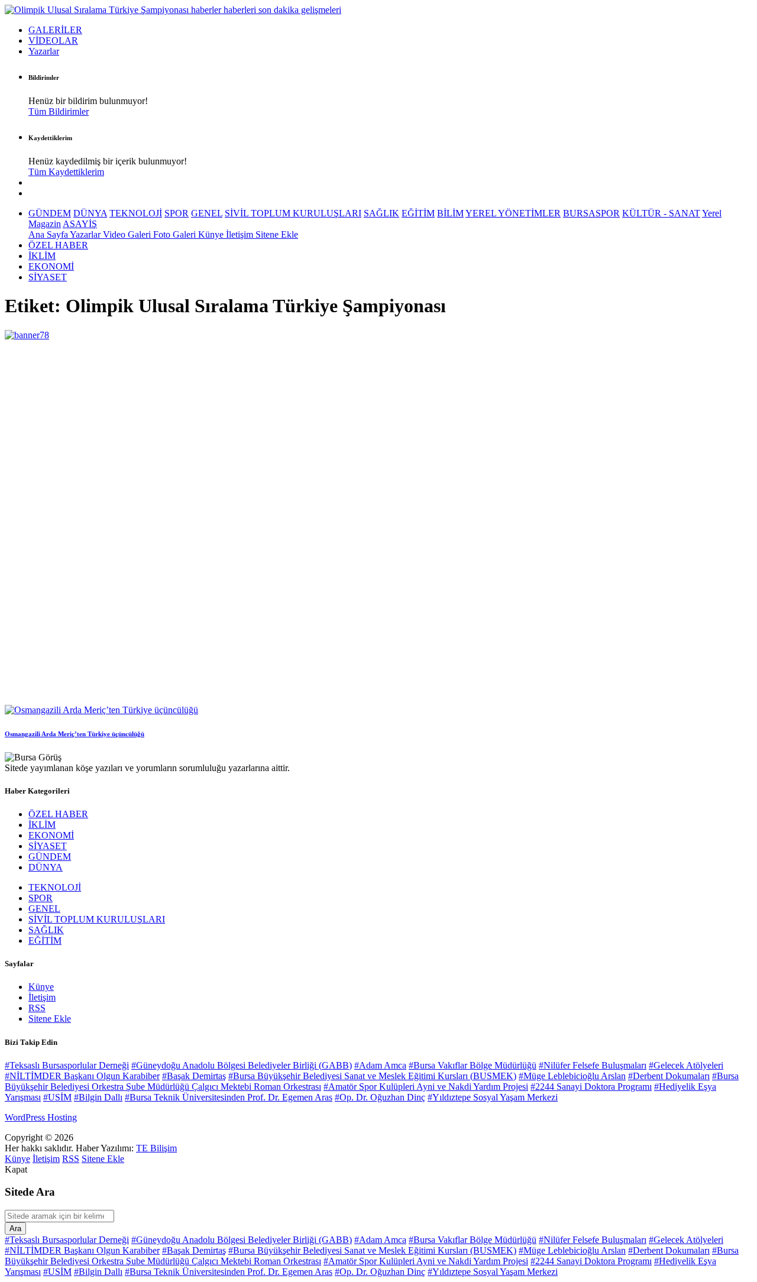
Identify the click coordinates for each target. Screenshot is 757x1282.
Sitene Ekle (276, 234)
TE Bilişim (156, 1148)
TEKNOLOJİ (135, 213)
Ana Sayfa (49, 234)
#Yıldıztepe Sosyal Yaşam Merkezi (493, 1097)
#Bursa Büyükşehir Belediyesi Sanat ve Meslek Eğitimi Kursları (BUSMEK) (372, 1076)
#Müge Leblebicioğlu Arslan (572, 1076)
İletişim (240, 234)
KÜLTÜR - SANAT (661, 213)
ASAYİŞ (80, 224)
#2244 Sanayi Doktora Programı (591, 1087)
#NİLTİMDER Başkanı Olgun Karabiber (82, 1076)
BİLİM (450, 213)
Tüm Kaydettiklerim (66, 172)
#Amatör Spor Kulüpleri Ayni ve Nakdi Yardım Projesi (425, 1087)
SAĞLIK (381, 213)
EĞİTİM (418, 213)
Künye (212, 234)
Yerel (712, 213)
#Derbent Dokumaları (669, 1076)
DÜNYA (90, 213)
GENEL (206, 213)
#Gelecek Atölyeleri (686, 1065)
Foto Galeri (175, 234)
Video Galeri (128, 234)
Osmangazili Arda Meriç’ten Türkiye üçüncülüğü (74, 733)
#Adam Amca (380, 1065)
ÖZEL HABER (58, 245)
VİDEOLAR (53, 40)
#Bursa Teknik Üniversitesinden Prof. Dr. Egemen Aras (228, 1097)
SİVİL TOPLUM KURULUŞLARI (293, 213)
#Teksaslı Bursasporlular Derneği (67, 1065)
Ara (15, 1228)
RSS (37, 1008)
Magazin (44, 224)
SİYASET (47, 277)
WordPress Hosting (41, 1117)
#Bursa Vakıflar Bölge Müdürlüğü (472, 1065)
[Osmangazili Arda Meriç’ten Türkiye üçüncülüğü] (101, 710)
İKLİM (42, 256)
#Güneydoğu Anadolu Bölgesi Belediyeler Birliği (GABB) (241, 1065)
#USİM (57, 1097)
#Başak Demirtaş (194, 1076)
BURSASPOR (591, 213)
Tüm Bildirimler (58, 111)
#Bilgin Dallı (98, 1097)
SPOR (176, 213)
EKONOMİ (51, 266)
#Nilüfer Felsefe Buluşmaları (592, 1065)
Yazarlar (43, 51)
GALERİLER (55, 30)
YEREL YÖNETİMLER (513, 213)
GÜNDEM (49, 213)
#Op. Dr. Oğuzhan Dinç (380, 1097)
